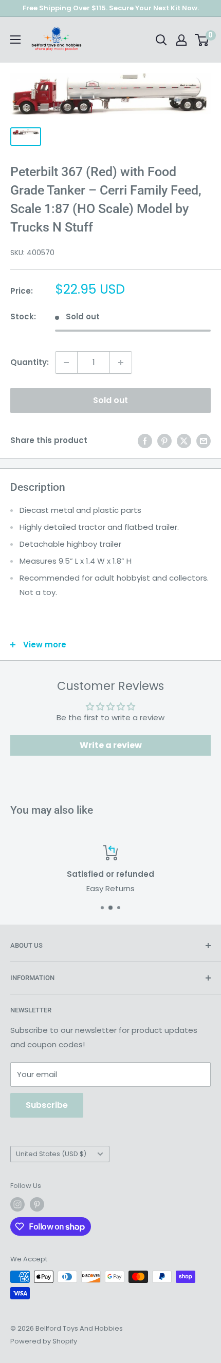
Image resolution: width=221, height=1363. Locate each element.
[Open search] (161, 40)
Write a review (111, 745)
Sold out (110, 400)
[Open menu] (15, 39)
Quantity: (29, 362)
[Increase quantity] (121, 362)
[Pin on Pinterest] (164, 440)
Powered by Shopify (43, 1341)
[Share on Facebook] (145, 440)
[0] (202, 40)
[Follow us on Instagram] (17, 1204)
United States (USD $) (51, 1153)
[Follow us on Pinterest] (37, 1204)
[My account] (181, 40)
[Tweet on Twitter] (184, 440)
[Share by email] (203, 440)
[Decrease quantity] (66, 362)
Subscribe (47, 1105)
